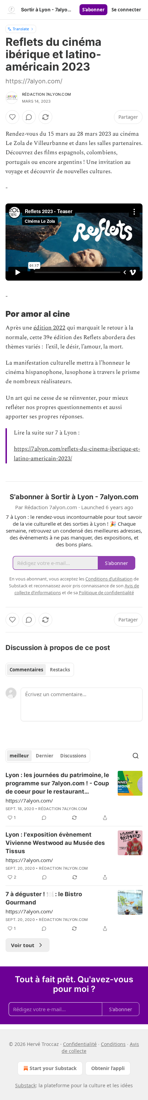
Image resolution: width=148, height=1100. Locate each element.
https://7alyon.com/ (29, 800)
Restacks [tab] (60, 670)
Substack (25, 1085)
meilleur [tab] (19, 756)
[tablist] (40, 670)
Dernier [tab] (44, 756)
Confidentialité (80, 1044)
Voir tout (22, 945)
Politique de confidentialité (106, 592)
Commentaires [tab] (26, 670)
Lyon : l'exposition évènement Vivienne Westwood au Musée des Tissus (55, 843)
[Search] (135, 756)
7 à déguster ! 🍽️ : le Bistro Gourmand (44, 898)
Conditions (113, 1044)
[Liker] (12, 117)
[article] (74, 796)
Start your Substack (53, 1068)
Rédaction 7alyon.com (46, 94)
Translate (21, 28)
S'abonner (93, 10)
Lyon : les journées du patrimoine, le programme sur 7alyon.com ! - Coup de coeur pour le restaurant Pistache (57, 784)
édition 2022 (49, 327)
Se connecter (126, 10)
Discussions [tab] (73, 756)
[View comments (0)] (29, 117)
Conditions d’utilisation (109, 579)
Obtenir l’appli (108, 1068)
